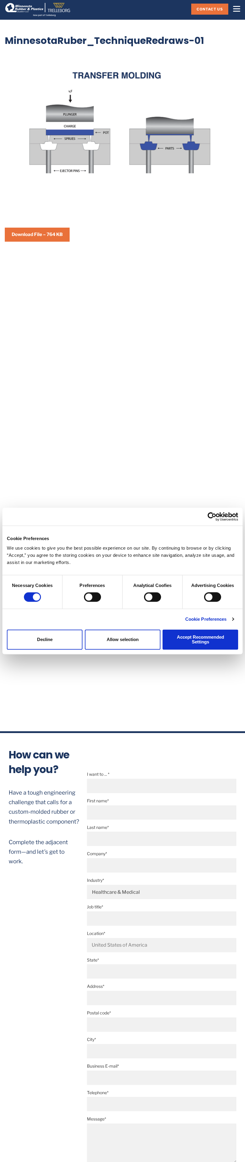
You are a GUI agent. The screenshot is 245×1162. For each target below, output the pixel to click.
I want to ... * (98, 774)
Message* (96, 1118)
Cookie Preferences (206, 619)
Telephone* (97, 1092)
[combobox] (161, 945)
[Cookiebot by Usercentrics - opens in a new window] (212, 516)
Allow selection (123, 639)
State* (93, 959)
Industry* (95, 880)
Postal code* (99, 1012)
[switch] (92, 597)
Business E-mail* (103, 1066)
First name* (98, 800)
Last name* (98, 827)
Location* (96, 933)
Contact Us (210, 9)
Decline (45, 639)
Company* (97, 853)
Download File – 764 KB (37, 234)
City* (91, 1039)
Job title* (95, 906)
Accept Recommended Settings (200, 639)
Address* (95, 986)
